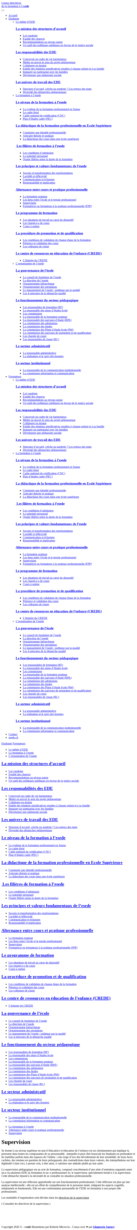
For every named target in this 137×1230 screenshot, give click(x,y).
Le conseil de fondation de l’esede (42, 277)
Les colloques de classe (36, 246)
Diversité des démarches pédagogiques (44, 92)
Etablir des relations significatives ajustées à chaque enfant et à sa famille (63, 68)
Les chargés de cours (34, 336)
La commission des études (37, 326)
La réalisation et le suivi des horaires (43, 356)
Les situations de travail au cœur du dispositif (48, 219)
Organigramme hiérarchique (38, 283)
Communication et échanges (39, 179)
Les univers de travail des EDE (38, 82)
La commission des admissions (40, 323)
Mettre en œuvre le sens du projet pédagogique (49, 62)
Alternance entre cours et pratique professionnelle (52, 189)
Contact (13, 734)
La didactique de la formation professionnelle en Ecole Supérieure (63, 125)
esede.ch (13, 737)
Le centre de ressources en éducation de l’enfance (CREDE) (59, 253)
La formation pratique (35, 196)
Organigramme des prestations (40, 286)
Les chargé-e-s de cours (36, 223)
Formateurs (15, 376)
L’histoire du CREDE (35, 260)
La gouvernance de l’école (35, 270)
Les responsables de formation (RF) (43, 307)
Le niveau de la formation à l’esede (41, 102)
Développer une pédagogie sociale (42, 75)
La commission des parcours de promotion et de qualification (57, 332)
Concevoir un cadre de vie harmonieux (45, 59)
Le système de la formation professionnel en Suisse (51, 109)
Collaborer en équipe (34, 65)
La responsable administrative (39, 353)
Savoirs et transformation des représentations (48, 172)
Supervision (29, 202)
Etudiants (14, 18)
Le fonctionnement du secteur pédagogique (47, 300)
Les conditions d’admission (38, 152)
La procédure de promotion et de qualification (49, 233)
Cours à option (31, 226)
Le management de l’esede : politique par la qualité (51, 290)
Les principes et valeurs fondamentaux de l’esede (51, 166)
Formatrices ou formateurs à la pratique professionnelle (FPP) (57, 206)
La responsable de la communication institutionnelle (52, 370)
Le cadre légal (31, 112)
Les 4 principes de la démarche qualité (44, 293)
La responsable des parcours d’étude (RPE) (47, 320)
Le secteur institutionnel (33, 363)
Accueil (13, 15)
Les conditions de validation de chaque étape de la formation (57, 240)
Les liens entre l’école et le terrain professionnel (49, 199)
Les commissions (32, 313)
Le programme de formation (36, 213)
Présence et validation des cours (41, 243)
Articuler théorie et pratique (38, 135)
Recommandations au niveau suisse (43, 41)
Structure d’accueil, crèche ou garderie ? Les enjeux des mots (57, 88)
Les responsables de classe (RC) (41, 339)
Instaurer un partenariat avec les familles (45, 71)
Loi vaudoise (30, 35)
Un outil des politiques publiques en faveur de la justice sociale (58, 45)
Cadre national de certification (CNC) (44, 115)
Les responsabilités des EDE (36, 52)
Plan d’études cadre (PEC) (38, 118)
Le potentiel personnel (35, 156)
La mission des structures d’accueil (41, 29)
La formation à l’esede (28, 95)
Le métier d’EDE (25, 21)
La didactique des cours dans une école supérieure (51, 138)
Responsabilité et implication (39, 182)
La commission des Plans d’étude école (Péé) (48, 329)
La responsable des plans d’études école (45, 310)
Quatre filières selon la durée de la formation (48, 159)
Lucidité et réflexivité (35, 176)
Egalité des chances (34, 38)
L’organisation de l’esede (30, 263)
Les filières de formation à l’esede (40, 146)
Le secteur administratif (33, 346)
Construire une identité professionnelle (44, 132)
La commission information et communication (48, 373)
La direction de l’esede (35, 280)
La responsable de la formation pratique (45, 316)
